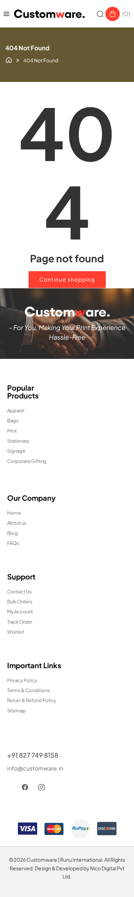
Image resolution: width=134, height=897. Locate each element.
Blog (12, 533)
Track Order (19, 622)
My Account (20, 611)
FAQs (13, 543)
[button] (100, 13)
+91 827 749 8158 (32, 755)
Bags (13, 420)
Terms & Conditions (28, 690)
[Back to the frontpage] (8, 59)
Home (14, 513)
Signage (16, 451)
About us (16, 523)
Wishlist (15, 632)
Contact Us (19, 591)
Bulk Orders (20, 601)
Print (12, 431)
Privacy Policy (22, 680)
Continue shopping (67, 279)
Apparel (15, 410)
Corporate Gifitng (26, 461)
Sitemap (16, 710)
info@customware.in (35, 768)
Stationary (18, 441)
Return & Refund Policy (31, 700)
